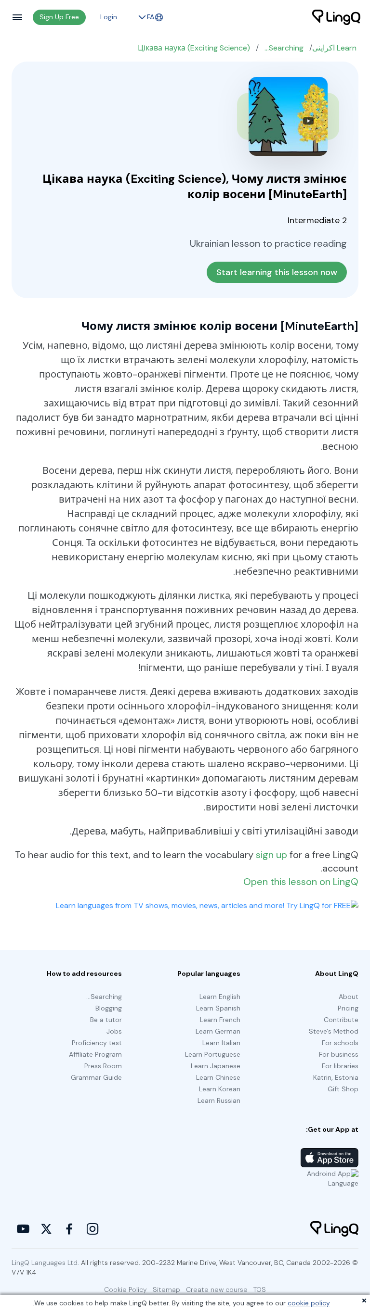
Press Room (103, 1065)
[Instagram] (92, 1228)
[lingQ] (336, 17)
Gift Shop (343, 1089)
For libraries (340, 1065)
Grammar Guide (96, 1077)
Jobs (114, 1031)
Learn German (218, 1031)
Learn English (219, 996)
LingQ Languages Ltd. (45, 1262)
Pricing (348, 1008)
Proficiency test (97, 1042)
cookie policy (309, 1303)
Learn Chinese (218, 1077)
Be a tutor (106, 1019)
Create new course (217, 1289)
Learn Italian (221, 1042)
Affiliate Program (95, 1054)
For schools (340, 1042)
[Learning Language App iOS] (329, 1157)
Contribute (341, 1019)
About (348, 996)
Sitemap (166, 1289)
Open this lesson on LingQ (300, 881)
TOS (259, 1289)
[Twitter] (46, 1228)
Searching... (284, 48)
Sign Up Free (59, 17)
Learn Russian (219, 1100)
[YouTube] (23, 1228)
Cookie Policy (125, 1289)
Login (108, 17)
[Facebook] (69, 1228)
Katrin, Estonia (335, 1077)
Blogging (108, 1008)
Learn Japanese (215, 1065)
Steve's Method (333, 1031)
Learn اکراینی (334, 48)
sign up (271, 854)
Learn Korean (219, 1089)
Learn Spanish (218, 1008)
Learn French (220, 1019)
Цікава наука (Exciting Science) (194, 48)
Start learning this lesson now (276, 272)
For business (338, 1054)
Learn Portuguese (212, 1054)
